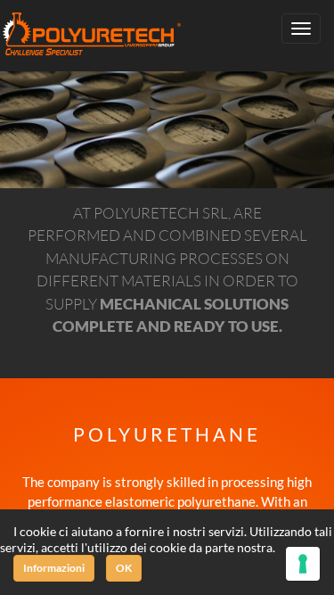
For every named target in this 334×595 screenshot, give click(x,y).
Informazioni (54, 567)
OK (124, 567)
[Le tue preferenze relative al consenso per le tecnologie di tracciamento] (303, 564)
